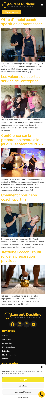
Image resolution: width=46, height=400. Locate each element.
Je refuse (23, 386)
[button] (43, 367)
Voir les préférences (23, 392)
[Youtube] (33, 324)
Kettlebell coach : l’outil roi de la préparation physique (21, 256)
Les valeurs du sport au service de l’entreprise (21, 78)
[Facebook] (12, 324)
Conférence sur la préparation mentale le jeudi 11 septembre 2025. (22, 139)
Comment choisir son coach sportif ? (19, 197)
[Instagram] (26, 324)
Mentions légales (23, 397)
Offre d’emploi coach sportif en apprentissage (22, 21)
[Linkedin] (19, 324)
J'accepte (23, 380)
